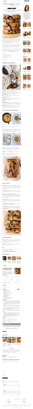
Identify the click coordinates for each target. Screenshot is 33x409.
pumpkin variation (11, 51)
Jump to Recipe (10, 8)
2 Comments (16, 6)
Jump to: (5, 53)
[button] (3, 275)
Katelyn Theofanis (5, 270)
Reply (19, 394)
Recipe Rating (3, 375)
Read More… (14, 352)
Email (3, 373)
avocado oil (8, 292)
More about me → (26, 18)
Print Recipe (14, 8)
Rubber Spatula (5, 287)
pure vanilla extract (8, 294)
